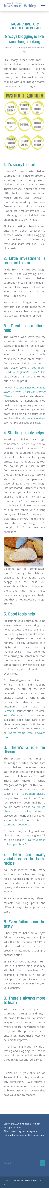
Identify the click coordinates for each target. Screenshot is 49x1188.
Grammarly (18, 715)
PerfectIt (9, 711)
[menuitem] (41, 5)
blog (23, 47)
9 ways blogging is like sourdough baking (24, 39)
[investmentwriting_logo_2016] (20, 5)
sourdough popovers (16, 824)
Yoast (42, 728)
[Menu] (41, 5)
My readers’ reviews (33, 418)
